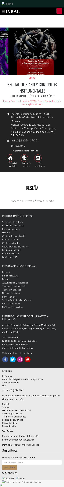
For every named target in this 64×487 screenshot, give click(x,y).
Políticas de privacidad (12, 307)
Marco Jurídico (9, 423)
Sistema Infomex (10, 382)
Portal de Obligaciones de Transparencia (22, 379)
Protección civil (9, 297)
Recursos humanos (11, 304)
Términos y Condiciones (14, 416)
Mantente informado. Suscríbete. (18, 457)
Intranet (6, 272)
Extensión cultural (10, 254)
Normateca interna (11, 293)
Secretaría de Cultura (12, 222)
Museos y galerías (11, 229)
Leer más (18, 399)
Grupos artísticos (10, 240)
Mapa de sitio (9, 426)
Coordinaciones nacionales (15, 247)
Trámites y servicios (11, 290)
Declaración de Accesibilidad (16, 410)
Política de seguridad (12, 419)
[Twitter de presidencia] (20, 478)
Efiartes (6, 279)
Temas (5, 407)
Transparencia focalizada (14, 286)
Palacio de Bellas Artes (13, 226)
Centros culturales (11, 243)
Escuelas (6, 233)
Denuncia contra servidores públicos (20, 444)
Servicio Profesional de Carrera (17, 300)
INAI (4, 385)
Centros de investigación (14, 236)
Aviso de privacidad (12, 413)
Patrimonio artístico (11, 250)
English (6, 404)
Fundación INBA (9, 257)
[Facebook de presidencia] (8, 478)
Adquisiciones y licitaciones (15, 283)
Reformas (7, 376)
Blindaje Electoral (10, 276)
